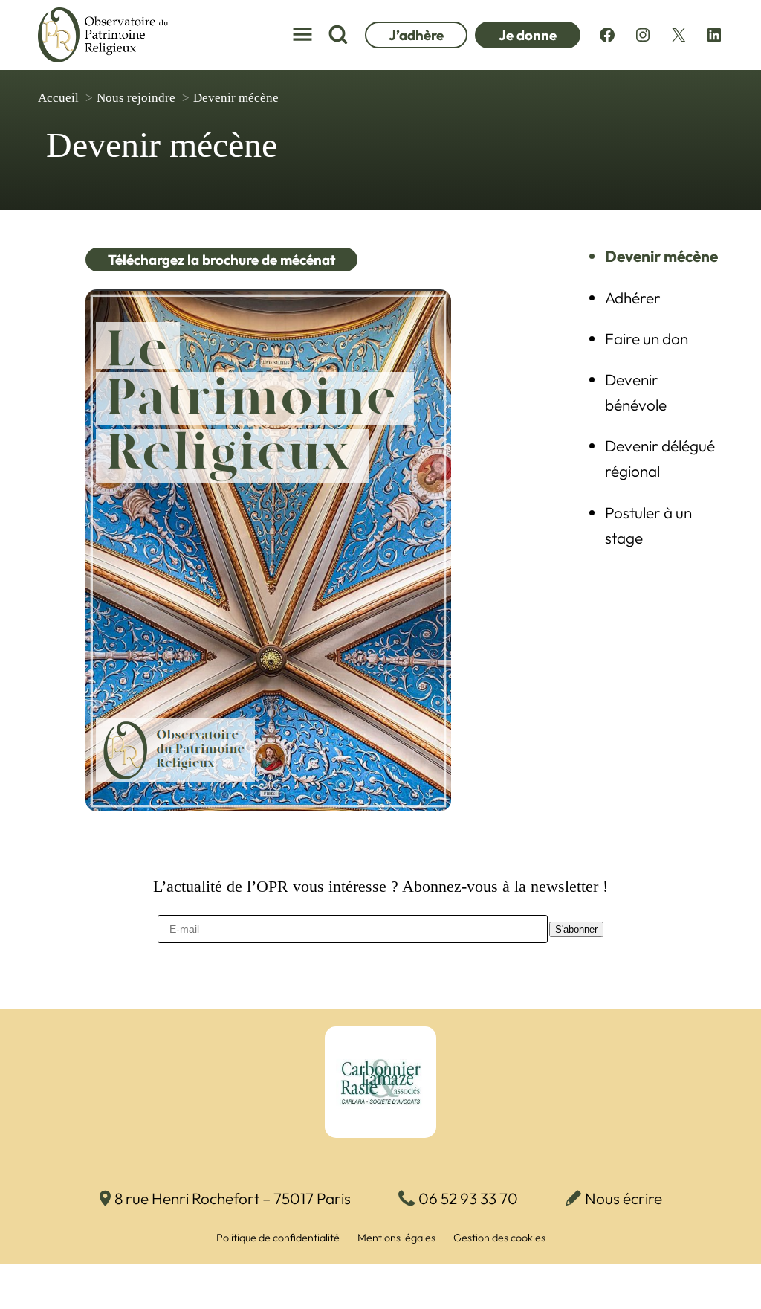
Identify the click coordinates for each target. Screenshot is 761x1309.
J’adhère (416, 35)
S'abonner (576, 929)
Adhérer (633, 297)
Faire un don (646, 338)
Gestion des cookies (499, 1237)
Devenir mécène (661, 256)
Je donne (528, 35)
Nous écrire (623, 1198)
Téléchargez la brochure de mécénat (221, 259)
